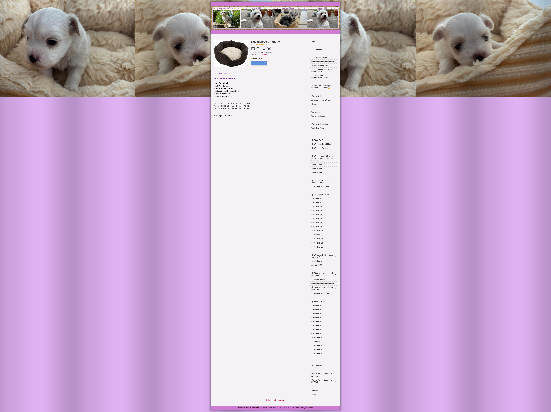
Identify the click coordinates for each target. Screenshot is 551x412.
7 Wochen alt (316, 219)
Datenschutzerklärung (276, 400)
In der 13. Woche (318, 164)
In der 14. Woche (318, 168)
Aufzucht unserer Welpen (321, 100)
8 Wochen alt (316, 223)
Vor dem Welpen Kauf (319, 65)
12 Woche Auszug (318, 279)
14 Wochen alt (317, 247)
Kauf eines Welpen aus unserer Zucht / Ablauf (320, 77)
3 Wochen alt (316, 203)
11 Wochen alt (316, 235)
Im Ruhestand (323, 366)
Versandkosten (261, 55)
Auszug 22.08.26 (318, 265)
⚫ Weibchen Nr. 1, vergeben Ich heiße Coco (323, 182)
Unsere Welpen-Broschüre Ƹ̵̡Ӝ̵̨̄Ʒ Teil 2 (323, 381)
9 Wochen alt (316, 227)
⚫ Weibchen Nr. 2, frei (320, 195)
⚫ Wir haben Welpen (319, 148)
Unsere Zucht (316, 96)
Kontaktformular (317, 49)
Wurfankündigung (318, 116)
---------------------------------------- (322, 45)
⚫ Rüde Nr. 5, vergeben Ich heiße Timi (323, 288)
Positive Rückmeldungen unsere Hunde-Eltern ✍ (323, 87)
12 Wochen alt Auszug (320, 187)
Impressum (315, 390)
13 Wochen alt (317, 243)
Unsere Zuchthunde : (319, 124)
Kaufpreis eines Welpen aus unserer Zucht (322, 70)
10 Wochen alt (317, 231)
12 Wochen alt (317, 239)
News (313, 104)
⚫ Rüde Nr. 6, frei (318, 302)
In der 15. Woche (318, 173)
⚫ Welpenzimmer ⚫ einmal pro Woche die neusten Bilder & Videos (322, 158)
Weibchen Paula (317, 128)
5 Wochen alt (316, 211)
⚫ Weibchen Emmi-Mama (321, 144)
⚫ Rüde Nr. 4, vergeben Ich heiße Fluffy (323, 274)
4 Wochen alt (316, 207)
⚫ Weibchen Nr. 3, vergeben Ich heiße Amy (323, 256)
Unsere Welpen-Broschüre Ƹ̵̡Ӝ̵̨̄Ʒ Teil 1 (323, 375)
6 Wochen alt (316, 215)
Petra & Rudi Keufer (319, 57)
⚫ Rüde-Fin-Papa (318, 140)
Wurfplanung (316, 112)
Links (313, 394)
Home (313, 41)
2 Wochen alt (316, 199)
